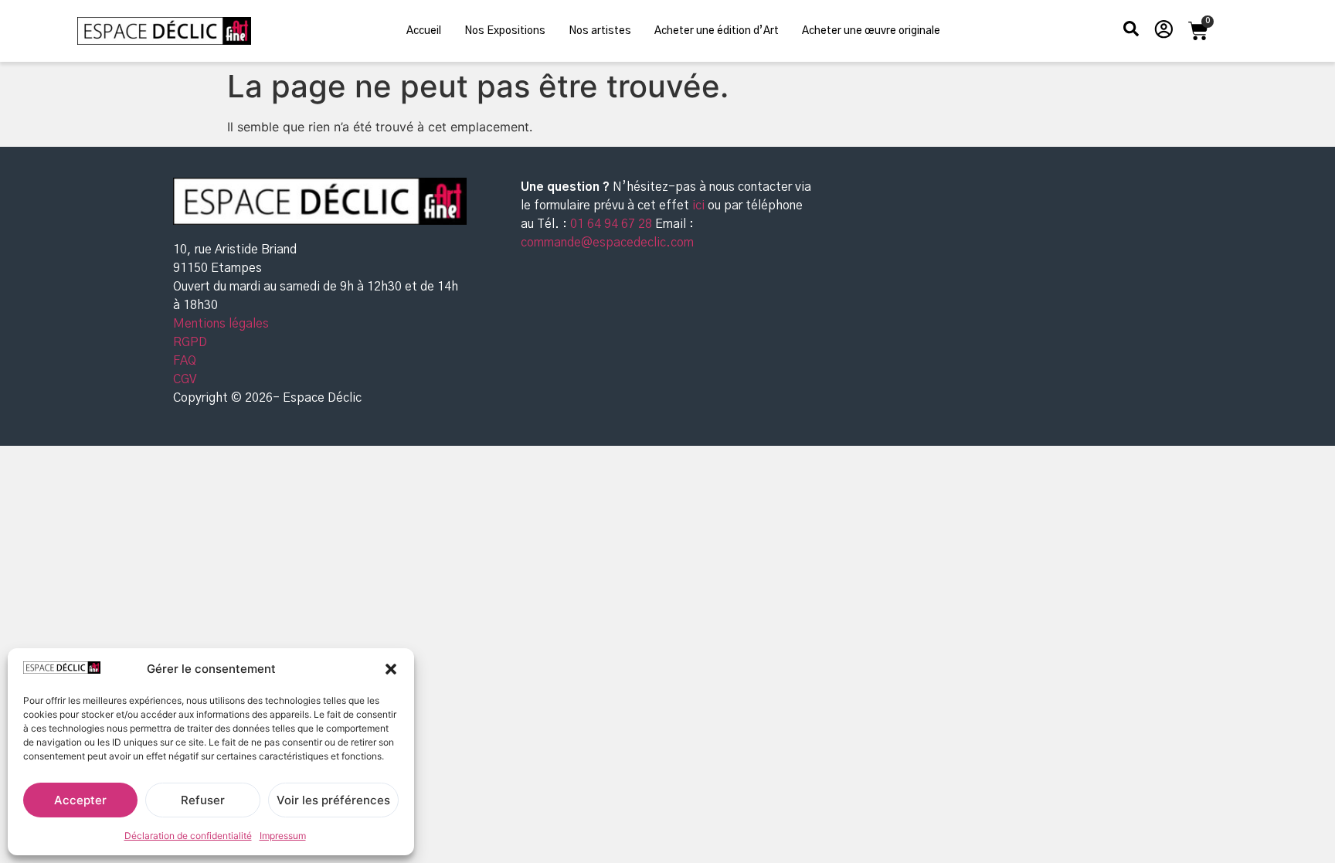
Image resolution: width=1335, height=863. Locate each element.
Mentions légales (221, 324)
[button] (391, 669)
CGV (184, 379)
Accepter (80, 800)
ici (700, 205)
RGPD (190, 342)
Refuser (203, 800)
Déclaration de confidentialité (188, 835)
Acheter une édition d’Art (716, 30)
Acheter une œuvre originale (871, 30)
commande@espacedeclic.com (607, 242)
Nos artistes (600, 30)
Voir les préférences (333, 800)
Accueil (423, 30)
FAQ (184, 361)
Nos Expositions (504, 30)
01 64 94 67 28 (609, 224)
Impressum (283, 835)
